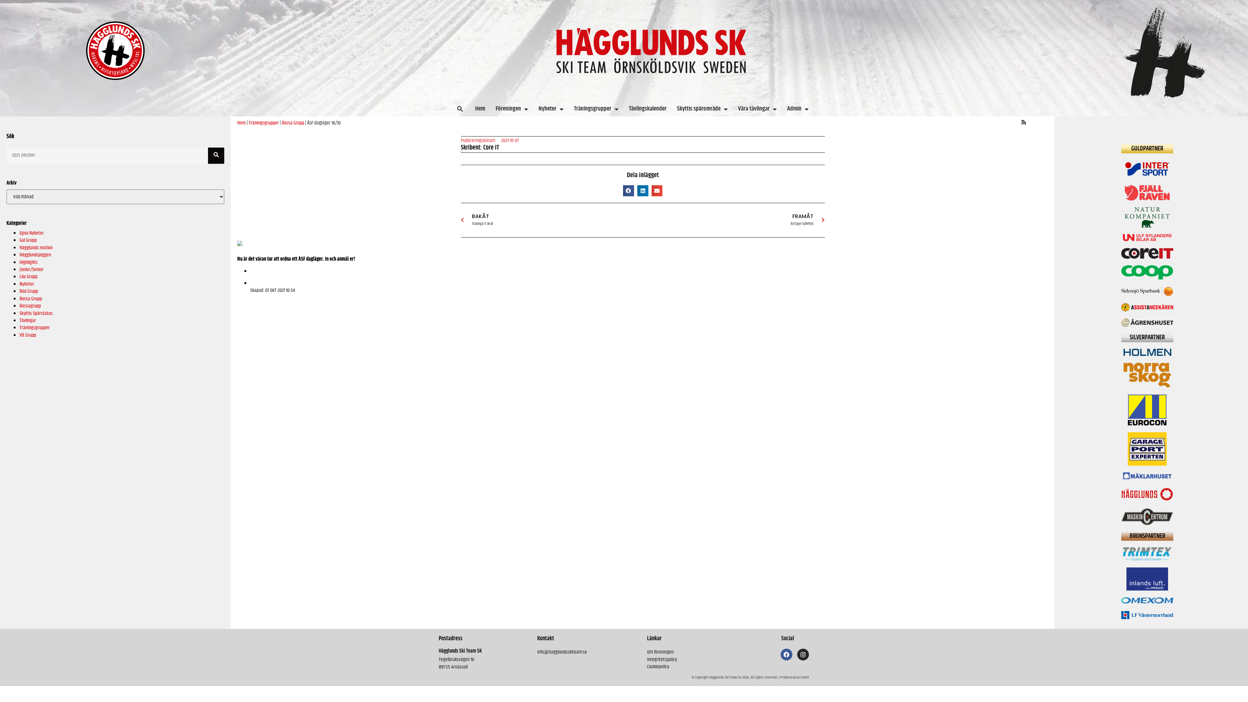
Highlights (29, 262)
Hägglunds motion (36, 248)
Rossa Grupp (31, 299)
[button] (460, 108)
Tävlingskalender (648, 108)
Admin (794, 108)
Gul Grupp (28, 240)
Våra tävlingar (754, 108)
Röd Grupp (29, 291)
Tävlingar (28, 321)
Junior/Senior (32, 270)
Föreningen (508, 108)
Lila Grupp (28, 277)
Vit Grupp (28, 335)
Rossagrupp (30, 306)
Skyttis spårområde (699, 108)
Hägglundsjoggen (35, 255)
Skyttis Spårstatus (36, 313)
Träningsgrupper (592, 108)
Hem (480, 108)
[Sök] (216, 156)
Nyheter (547, 108)
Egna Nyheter (32, 233)
